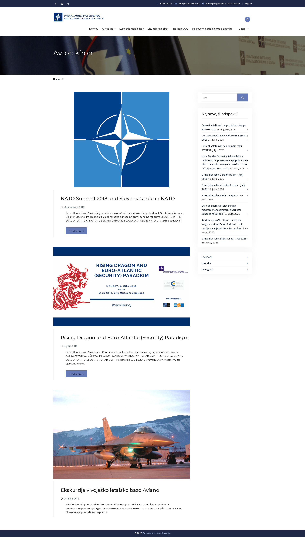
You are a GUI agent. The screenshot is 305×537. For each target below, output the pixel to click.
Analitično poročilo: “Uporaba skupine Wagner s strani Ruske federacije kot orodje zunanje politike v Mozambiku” (222, 224)
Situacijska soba (157, 28)
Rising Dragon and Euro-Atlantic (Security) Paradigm (125, 337)
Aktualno (107, 28)
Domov (93, 28)
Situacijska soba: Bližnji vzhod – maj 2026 (224, 238)
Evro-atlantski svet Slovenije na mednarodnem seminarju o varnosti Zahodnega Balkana (221, 209)
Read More (75, 230)
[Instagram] (67, 3)
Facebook (207, 256)
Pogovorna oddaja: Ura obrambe (212, 28)
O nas (241, 28)
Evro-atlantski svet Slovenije (156, 533)
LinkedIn (206, 263)
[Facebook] (55, 3)
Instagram (207, 269)
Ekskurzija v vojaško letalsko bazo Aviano (110, 490)
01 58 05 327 (166, 3)
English (248, 3)
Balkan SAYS (180, 28)
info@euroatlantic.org (189, 3)
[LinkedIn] (61, 3)
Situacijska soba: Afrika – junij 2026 (220, 195)
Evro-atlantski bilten (131, 28)
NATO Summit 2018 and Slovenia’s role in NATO (118, 198)
